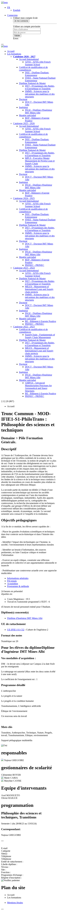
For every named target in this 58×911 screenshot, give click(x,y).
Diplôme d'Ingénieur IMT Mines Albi (24, 618)
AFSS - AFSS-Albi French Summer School (38, 63)
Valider (17, 35)
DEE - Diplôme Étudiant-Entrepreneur (37, 74)
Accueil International (29, 59)
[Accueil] (4, 2)
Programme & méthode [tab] (18, 586)
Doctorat (23, 99)
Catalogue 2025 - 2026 (24, 123)
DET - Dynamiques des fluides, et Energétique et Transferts (40, 87)
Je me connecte (21, 21)
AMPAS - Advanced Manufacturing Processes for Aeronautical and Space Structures (38, 387)
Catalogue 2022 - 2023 (24, 326)
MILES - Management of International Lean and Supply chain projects (39, 289)
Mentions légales (15, 902)
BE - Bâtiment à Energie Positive (40, 321)
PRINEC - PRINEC (34, 265)
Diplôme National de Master (32, 83)
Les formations (14, 54)
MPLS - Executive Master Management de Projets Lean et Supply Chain (40, 161)
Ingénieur (23, 107)
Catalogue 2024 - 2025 (24, 198)
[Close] (2, 840)
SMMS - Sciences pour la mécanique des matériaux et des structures (40, 94)
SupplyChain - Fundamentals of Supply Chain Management (40, 336)
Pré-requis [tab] (12, 581)
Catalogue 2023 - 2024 (24, 268)
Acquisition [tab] (12, 583)
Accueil (10, 51)
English (16, 10)
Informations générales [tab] (17, 578)
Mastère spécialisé (27, 115)
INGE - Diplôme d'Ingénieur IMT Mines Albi (38, 111)
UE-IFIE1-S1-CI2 (15, 629)
